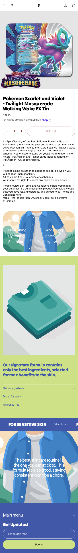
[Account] (66, 5)
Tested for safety (12, 397)
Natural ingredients (13, 388)
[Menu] (4, 5)
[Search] (12, 5)
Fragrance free (11, 405)
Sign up (39, 544)
